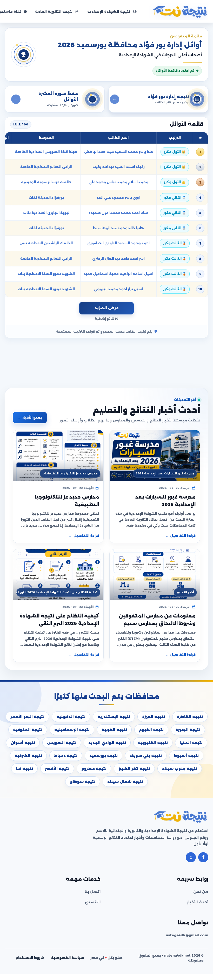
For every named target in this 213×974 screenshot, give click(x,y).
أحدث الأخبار (197, 902)
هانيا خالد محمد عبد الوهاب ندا (118, 228)
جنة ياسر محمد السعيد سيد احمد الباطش (118, 152)
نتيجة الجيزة (153, 717)
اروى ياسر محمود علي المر (118, 197)
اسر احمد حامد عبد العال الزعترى (118, 258)
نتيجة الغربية (114, 730)
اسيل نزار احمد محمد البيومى (118, 289)
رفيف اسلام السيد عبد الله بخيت (118, 167)
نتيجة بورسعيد (103, 756)
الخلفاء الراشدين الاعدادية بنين (46, 243)
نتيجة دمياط (65, 756)
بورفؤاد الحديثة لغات (46, 197)
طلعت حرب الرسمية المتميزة (46, 182)
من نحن (200, 891)
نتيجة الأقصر (57, 769)
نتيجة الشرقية (28, 756)
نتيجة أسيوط (186, 756)
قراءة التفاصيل (180, 536)
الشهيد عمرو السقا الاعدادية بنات (46, 274)
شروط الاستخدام (30, 958)
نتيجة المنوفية (27, 730)
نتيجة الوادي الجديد (107, 743)
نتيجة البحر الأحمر (27, 717)
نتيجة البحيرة (188, 730)
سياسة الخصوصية (67, 958)
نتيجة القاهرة (190, 717)
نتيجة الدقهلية (70, 717)
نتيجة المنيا (191, 743)
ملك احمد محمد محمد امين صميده (118, 213)
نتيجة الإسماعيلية (72, 730)
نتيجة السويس (61, 743)
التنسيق (93, 902)
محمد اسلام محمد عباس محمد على (118, 182)
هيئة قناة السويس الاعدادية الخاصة (46, 152)
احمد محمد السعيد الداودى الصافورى (118, 243)
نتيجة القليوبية (153, 743)
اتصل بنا (93, 891)
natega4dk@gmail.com (187, 935)
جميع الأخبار (30, 417)
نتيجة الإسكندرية (113, 717)
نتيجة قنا (24, 769)
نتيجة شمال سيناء (125, 782)
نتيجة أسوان (23, 743)
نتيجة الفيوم (151, 730)
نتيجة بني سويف (146, 756)
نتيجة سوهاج (82, 782)
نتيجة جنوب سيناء (179, 769)
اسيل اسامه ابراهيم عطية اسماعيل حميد (118, 274)
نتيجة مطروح (93, 769)
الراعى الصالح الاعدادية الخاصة (46, 167)
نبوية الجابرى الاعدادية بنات (46, 213)
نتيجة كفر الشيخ (134, 769)
